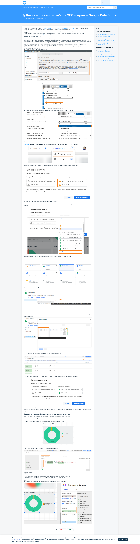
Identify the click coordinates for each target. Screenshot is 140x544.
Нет (63, 530)
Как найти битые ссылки (104, 36)
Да (71, 530)
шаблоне (27, 144)
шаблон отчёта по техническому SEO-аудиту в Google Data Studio (59, 28)
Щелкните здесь (17, 539)
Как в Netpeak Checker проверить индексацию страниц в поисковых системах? (106, 61)
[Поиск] (115, 7)
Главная (97, 3)
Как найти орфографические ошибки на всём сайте (107, 43)
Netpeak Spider (43, 7)
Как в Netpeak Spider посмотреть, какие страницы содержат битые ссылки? (106, 39)
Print (99, 28)
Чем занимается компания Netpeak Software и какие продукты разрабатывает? (106, 57)
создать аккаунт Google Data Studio (41, 35)
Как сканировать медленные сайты (106, 34)
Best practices (52, 7)
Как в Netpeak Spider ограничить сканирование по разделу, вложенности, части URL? (106, 50)
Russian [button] (113, 3)
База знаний (105, 3)
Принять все (123, 539)
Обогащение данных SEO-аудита (106, 54)
